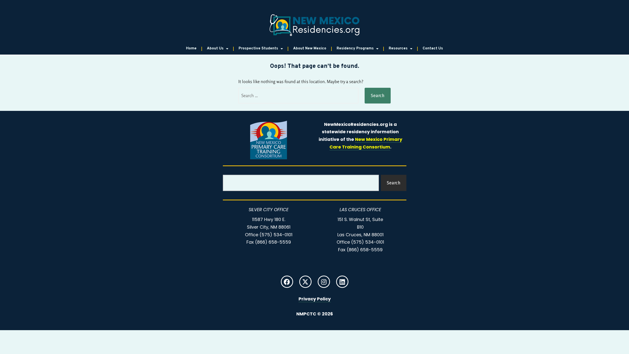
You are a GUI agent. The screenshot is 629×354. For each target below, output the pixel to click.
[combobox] (301, 183)
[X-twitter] (305, 282)
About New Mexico (309, 48)
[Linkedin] (342, 282)
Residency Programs (355, 48)
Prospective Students (258, 48)
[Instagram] (324, 282)
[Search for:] (298, 95)
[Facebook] (287, 282)
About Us (215, 48)
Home (191, 48)
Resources (398, 48)
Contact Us (433, 48)
